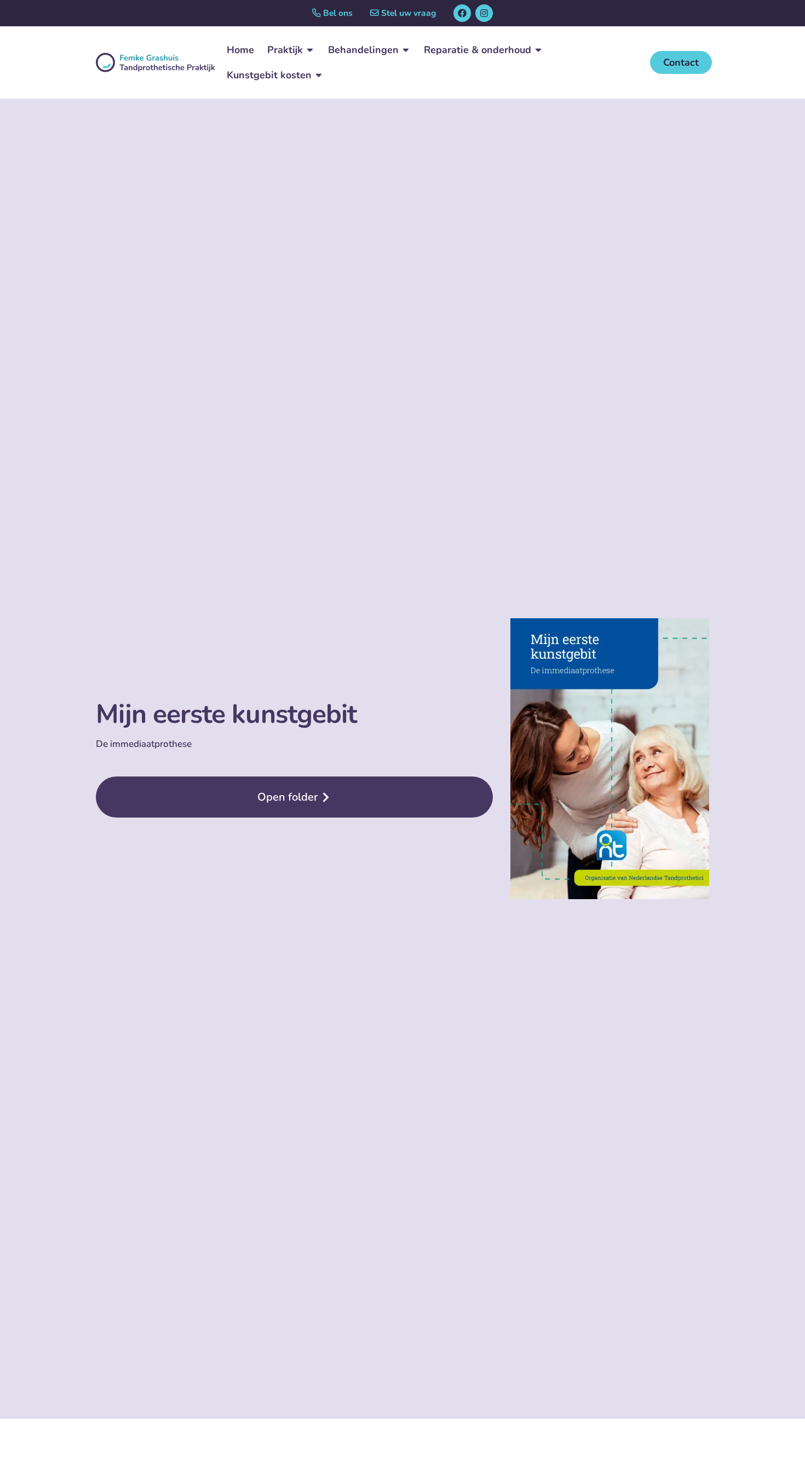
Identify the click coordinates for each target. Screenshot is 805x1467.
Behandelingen (363, 49)
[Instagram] (484, 13)
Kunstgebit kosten (269, 75)
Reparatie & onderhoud (477, 49)
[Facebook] (462, 13)
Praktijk (285, 49)
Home (240, 49)
